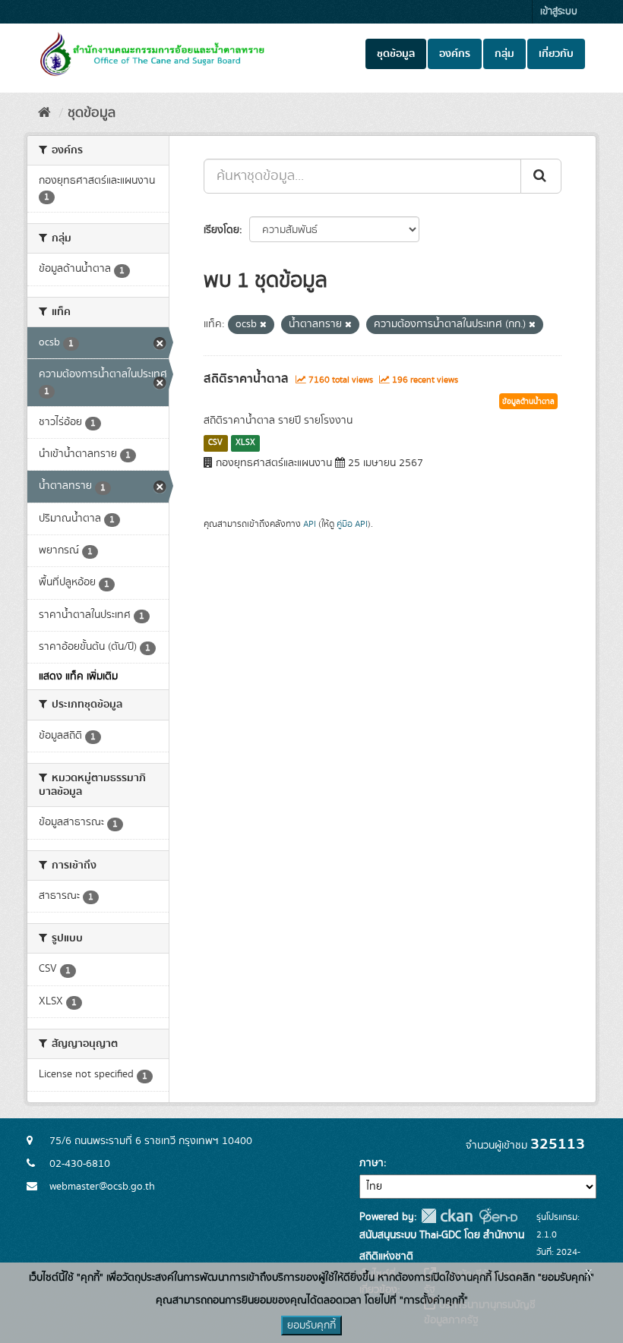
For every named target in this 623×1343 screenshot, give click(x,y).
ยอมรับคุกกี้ (311, 1325)
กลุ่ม (504, 54)
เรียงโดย (221, 230)
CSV (215, 443)
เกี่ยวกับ (556, 54)
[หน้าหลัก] (44, 113)
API (309, 524)
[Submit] (540, 176)
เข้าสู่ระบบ (558, 12)
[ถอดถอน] (263, 325)
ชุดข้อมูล (396, 54)
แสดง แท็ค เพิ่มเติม (78, 676)
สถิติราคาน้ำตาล (246, 379)
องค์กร (454, 54)
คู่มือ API (352, 524)
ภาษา (371, 1163)
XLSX (245, 443)
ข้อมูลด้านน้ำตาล (528, 401)
